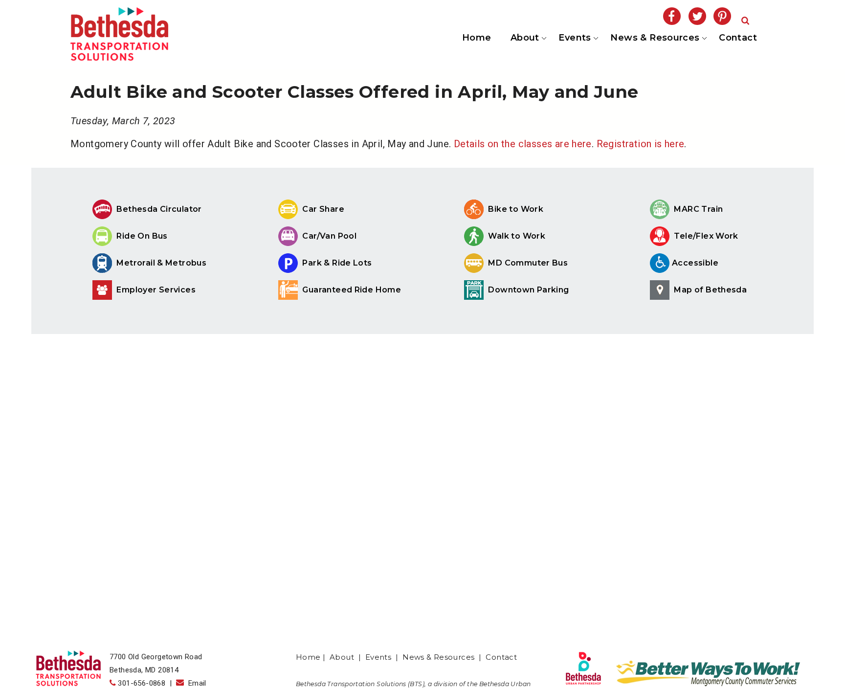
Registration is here (641, 144)
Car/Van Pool (328, 236)
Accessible (695, 263)
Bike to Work (514, 209)
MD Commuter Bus (528, 263)
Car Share (322, 209)
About (524, 38)
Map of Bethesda (709, 289)
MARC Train (697, 209)
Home (476, 38)
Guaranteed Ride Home (350, 289)
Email (195, 683)
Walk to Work (515, 236)
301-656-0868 (141, 683)
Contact (738, 38)
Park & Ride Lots (336, 263)
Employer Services (155, 289)
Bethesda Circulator (158, 209)
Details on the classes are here (523, 144)
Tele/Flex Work (705, 236)
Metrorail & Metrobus (160, 263)
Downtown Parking (527, 289)
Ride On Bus (141, 236)
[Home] (119, 57)
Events (574, 38)
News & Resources (654, 38)
